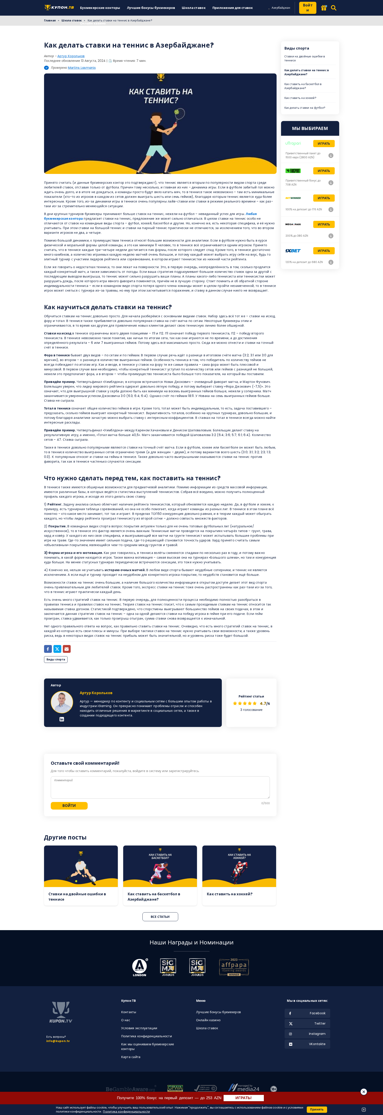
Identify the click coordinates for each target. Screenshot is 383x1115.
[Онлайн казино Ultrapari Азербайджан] (331, 155)
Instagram (317, 1033)
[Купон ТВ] (60, 8)
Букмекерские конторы (100, 8)
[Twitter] (57, 649)
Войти (308, 8)
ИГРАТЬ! (243, 1098)
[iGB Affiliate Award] (140, 967)
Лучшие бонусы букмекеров (151, 8)
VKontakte (317, 1044)
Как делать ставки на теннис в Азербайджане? (306, 72)
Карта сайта (131, 1057)
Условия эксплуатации (139, 1028)
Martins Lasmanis (82, 67)
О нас (125, 1020)
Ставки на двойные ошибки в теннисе (304, 58)
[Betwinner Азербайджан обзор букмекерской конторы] (331, 209)
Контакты (128, 1012)
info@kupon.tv (58, 1041)
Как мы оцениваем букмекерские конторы (147, 1046)
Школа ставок (193, 8)
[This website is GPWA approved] (175, 1089)
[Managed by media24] (243, 1089)
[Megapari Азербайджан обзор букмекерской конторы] (331, 235)
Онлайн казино (93, 23)
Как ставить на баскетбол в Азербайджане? (303, 86)
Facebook (318, 1013)
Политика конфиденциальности (146, 1036)
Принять (317, 1109)
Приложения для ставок (232, 8)
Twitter (320, 1023)
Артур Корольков (71, 56)
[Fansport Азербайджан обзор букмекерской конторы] (331, 182)
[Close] (363, 1091)
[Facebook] (48, 649)
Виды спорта (56, 659)
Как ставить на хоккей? (300, 98)
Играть (324, 143)
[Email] (67, 649)
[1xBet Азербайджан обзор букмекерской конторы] (331, 262)
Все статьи (160, 917)
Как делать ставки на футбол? (305, 108)
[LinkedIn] (61, 719)
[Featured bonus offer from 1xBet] (324, 8)
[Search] (334, 7)
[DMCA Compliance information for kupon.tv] (205, 1089)
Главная (50, 20)
